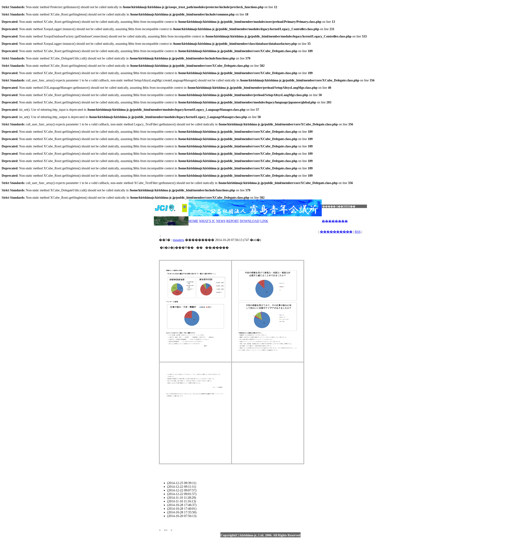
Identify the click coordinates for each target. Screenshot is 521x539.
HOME (193, 221)
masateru (178, 240)
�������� (335, 221)
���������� (336, 231)
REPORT (232, 221)
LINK (264, 221)
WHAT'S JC (207, 221)
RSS (358, 231)
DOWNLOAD (249, 221)
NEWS (220, 221)
